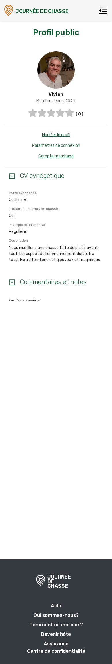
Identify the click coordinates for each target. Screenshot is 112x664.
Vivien (56, 94)
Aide (56, 605)
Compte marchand (56, 156)
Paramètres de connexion (56, 145)
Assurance (56, 643)
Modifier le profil (56, 134)
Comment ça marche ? (56, 624)
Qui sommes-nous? (56, 615)
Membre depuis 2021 (56, 100)
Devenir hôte (56, 634)
